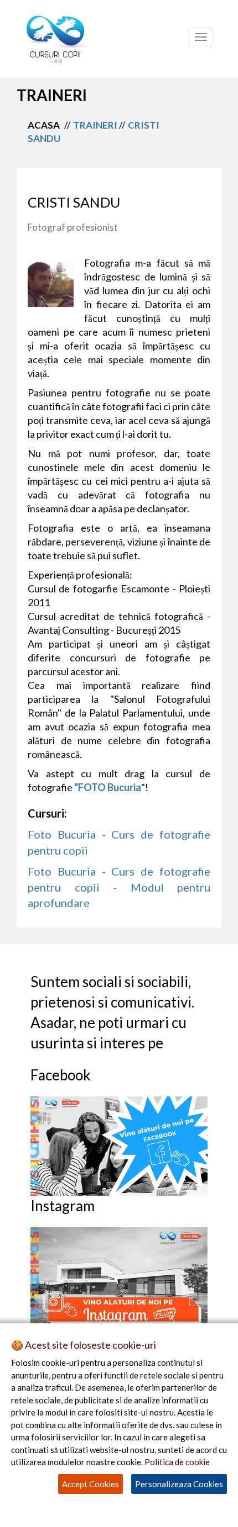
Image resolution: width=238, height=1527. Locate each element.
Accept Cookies (90, 1484)
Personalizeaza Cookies (179, 1484)
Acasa (44, 125)
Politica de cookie (177, 1462)
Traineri (95, 125)
